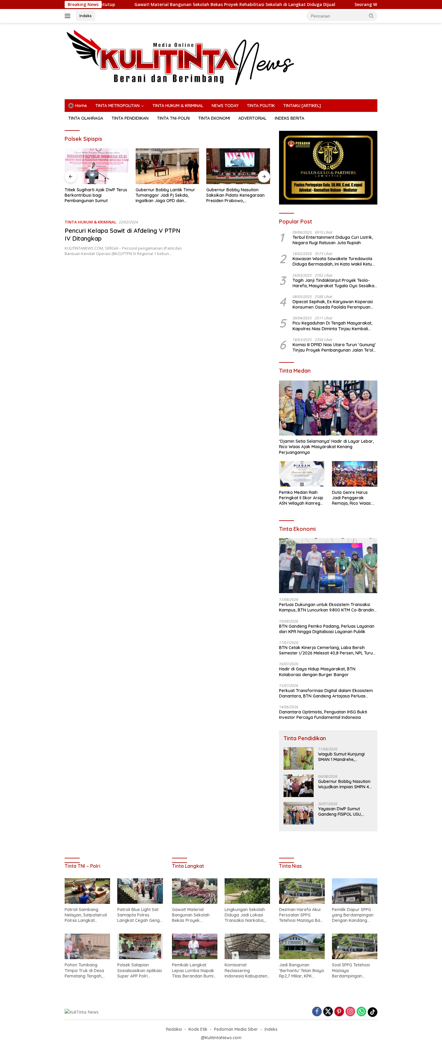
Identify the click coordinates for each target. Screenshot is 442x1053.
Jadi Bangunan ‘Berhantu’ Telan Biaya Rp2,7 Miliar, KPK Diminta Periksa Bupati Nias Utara (301, 970)
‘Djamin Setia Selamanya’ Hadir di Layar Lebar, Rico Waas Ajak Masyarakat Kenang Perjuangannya (326, 447)
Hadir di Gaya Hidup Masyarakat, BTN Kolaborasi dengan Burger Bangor (317, 671)
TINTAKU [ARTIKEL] (302, 105)
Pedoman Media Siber (236, 1029)
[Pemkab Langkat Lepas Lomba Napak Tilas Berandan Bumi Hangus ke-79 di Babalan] (194, 946)
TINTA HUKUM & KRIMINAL (177, 105)
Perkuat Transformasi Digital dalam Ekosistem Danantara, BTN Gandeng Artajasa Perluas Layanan (326, 693)
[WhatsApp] (361, 1012)
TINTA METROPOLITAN (117, 105)
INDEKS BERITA (289, 118)
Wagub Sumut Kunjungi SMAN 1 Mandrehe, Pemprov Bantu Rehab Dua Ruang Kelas (341, 756)
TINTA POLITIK (261, 105)
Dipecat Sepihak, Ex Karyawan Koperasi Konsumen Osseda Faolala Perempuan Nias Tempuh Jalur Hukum (333, 304)
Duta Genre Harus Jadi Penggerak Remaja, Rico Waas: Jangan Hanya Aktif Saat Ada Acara (352, 498)
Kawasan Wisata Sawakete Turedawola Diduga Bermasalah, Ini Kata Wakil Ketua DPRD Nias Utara (334, 261)
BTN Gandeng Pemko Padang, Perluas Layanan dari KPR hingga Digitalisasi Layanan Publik (326, 628)
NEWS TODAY (225, 105)
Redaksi (174, 1029)
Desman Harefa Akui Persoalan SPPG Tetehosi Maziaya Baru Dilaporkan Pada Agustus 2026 (301, 915)
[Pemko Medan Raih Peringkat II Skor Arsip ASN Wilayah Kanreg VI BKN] (301, 474)
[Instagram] (350, 1012)
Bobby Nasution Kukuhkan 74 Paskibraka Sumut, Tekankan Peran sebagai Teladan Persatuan (235, 195)
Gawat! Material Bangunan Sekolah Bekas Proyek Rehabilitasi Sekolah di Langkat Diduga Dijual (188, 4)
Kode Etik (198, 1029)
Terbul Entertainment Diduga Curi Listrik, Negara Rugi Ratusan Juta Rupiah (333, 240)
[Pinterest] (339, 1012)
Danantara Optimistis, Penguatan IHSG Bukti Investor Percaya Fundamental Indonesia (323, 714)
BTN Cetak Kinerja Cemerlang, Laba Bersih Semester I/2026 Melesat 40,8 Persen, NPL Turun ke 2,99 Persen (327, 650)
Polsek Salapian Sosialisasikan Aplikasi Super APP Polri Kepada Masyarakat (139, 970)
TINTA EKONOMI (214, 118)
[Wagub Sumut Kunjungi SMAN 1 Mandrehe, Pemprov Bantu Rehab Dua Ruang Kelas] (299, 758)
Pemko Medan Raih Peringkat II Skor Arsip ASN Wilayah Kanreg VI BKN (301, 498)
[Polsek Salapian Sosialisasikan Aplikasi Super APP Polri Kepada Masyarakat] (140, 946)
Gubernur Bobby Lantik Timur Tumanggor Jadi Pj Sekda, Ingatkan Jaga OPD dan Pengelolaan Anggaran (94, 195)
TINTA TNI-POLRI (173, 118)
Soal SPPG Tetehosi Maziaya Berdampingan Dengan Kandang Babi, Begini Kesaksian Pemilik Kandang (354, 970)
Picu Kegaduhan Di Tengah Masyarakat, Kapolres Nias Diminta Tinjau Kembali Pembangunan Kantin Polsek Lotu (332, 325)
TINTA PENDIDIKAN (130, 118)
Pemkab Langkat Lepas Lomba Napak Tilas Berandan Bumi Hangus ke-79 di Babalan (193, 970)
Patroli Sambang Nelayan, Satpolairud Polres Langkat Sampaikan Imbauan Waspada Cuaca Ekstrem (86, 915)
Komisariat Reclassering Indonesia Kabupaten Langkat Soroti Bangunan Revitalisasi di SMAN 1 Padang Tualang (247, 970)
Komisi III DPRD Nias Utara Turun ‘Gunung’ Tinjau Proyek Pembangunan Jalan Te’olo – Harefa (334, 347)
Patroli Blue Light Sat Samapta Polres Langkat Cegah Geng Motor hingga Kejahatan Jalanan (138, 915)
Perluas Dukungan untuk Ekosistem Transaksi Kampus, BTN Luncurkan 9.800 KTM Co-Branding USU (328, 607)
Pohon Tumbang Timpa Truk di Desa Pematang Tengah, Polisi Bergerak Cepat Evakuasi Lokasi (86, 970)
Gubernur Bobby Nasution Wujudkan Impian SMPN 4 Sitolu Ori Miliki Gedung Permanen (344, 784)
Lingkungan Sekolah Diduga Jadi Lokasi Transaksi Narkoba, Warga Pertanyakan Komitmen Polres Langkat (245, 915)
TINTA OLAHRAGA (85, 118)
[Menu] (69, 16)
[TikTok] (372, 1012)
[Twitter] (328, 1012)
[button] (371, 15)
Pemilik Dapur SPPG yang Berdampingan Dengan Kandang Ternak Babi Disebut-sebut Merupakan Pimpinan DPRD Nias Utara (353, 915)
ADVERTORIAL (252, 118)
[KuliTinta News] (221, 57)
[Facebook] (317, 1012)
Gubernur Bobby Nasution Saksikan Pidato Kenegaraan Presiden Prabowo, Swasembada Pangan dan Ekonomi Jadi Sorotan (165, 195)
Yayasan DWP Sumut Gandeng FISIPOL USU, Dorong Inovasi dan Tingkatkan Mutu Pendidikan (340, 811)
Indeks (85, 15)
